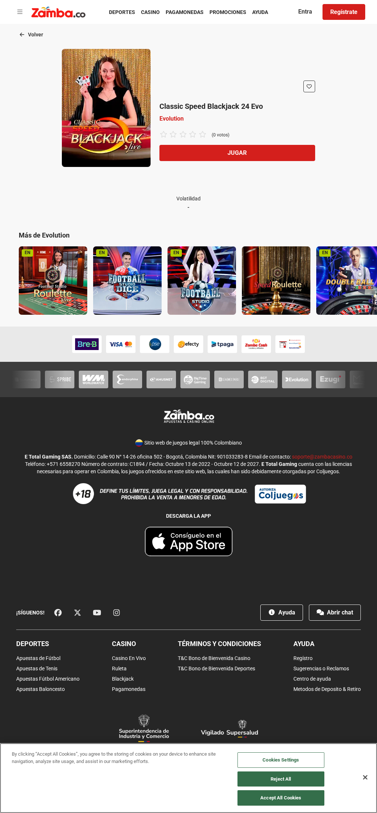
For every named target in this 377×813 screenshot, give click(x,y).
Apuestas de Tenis (36, 668)
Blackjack (123, 679)
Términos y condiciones (219, 644)
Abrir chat (339, 612)
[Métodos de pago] (188, 344)
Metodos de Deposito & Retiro (327, 689)
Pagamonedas (185, 12)
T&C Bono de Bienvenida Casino (214, 658)
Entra (305, 11)
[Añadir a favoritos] (309, 86)
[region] (188, 778)
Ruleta (119, 668)
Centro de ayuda (312, 679)
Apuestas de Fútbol (38, 658)
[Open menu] (20, 12)
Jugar (237, 152)
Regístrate (343, 11)
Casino (150, 12)
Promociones (227, 12)
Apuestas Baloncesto (40, 689)
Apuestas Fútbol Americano (48, 679)
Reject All (281, 779)
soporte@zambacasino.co (322, 457)
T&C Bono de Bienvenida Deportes (216, 668)
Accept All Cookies (280, 797)
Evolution (171, 118)
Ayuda (260, 12)
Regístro (303, 658)
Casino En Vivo (129, 658)
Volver (35, 35)
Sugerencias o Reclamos (321, 668)
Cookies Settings (281, 760)
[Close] (365, 777)
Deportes (122, 12)
